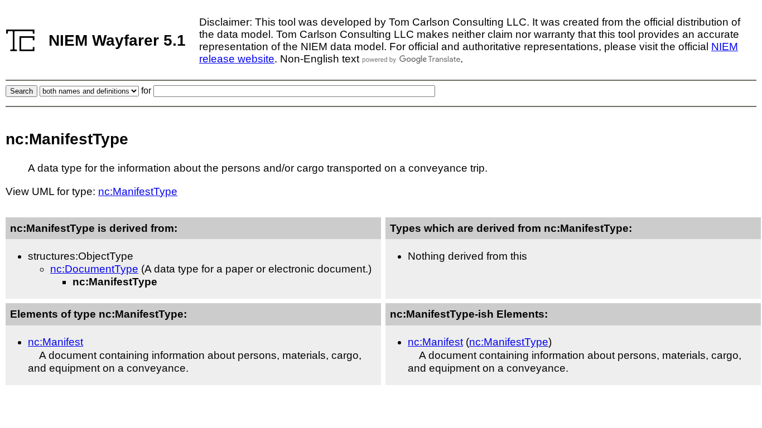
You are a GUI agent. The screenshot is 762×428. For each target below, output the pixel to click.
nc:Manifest (55, 342)
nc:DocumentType (94, 269)
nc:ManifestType (137, 191)
